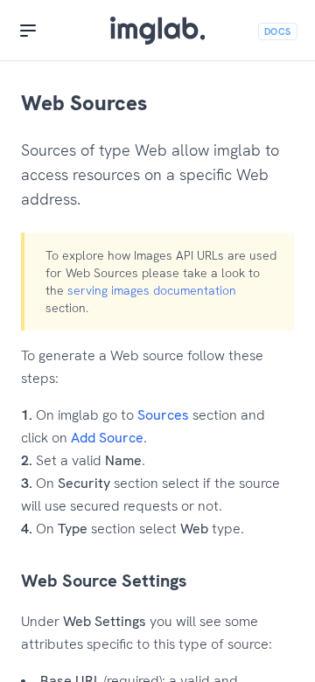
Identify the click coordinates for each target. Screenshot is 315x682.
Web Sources (84, 102)
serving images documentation (151, 290)
